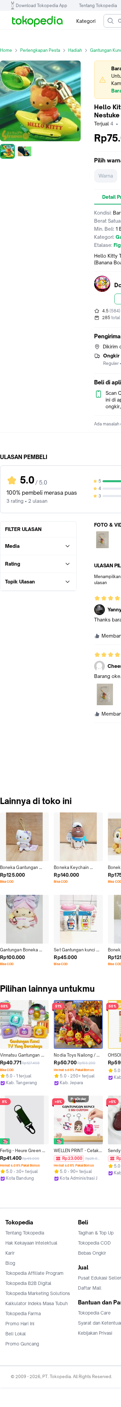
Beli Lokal (15, 1333)
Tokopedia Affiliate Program (34, 1273)
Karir (10, 1253)
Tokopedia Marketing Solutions (37, 1293)
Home (6, 50)
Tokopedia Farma (23, 1313)
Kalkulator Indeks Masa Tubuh (36, 1303)
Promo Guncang (22, 1343)
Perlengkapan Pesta (40, 50)
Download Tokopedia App (41, 5)
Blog (10, 1263)
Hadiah (75, 50)
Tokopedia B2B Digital (28, 1283)
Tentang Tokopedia (98, 5)
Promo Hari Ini (19, 1323)
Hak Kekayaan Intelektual (31, 1243)
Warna (105, 176)
